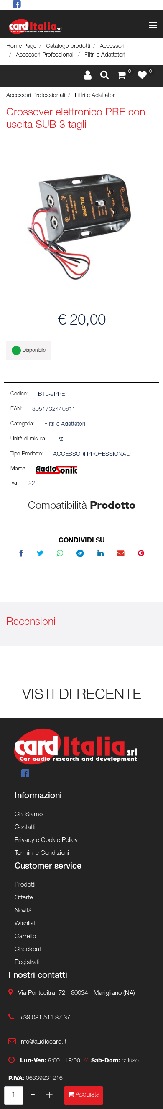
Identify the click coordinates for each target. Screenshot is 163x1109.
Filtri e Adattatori (104, 55)
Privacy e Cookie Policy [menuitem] (46, 840)
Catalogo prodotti (68, 47)
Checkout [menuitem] (28, 950)
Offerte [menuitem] (24, 898)
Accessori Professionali (45, 55)
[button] (81, 223)
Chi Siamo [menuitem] (29, 815)
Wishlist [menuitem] (25, 924)
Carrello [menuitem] (25, 937)
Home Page (21, 47)
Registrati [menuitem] (27, 962)
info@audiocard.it (43, 1042)
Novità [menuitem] (23, 911)
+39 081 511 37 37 (45, 1018)
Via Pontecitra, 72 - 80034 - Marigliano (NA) (76, 993)
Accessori (112, 47)
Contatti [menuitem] (25, 827)
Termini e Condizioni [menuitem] (42, 853)
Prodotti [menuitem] (25, 885)
